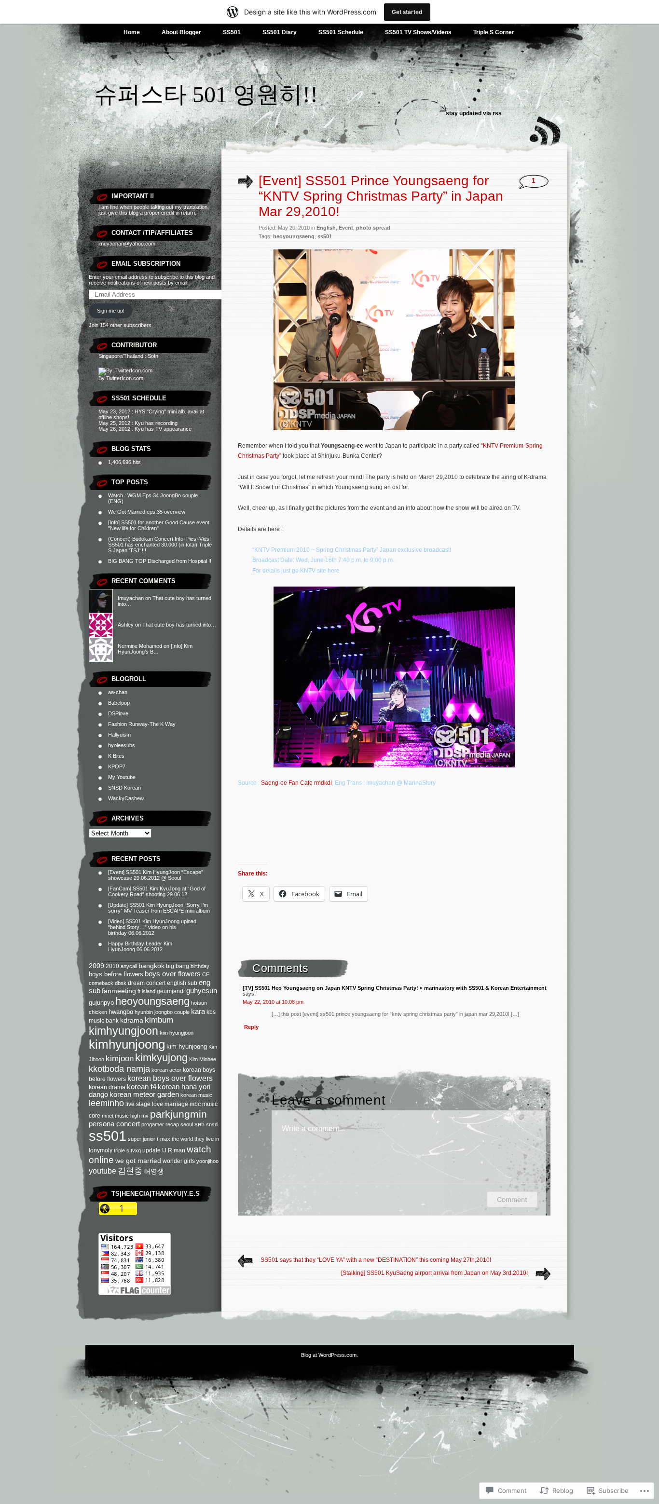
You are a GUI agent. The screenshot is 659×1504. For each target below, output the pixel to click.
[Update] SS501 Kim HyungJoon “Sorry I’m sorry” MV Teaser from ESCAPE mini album (159, 908)
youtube (102, 1171)
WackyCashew (126, 798)
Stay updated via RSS (474, 113)
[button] (394, 339)
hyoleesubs (121, 745)
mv (145, 1116)
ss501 (107, 1136)
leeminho (106, 1103)
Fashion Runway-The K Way (142, 724)
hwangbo (121, 1011)
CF (205, 974)
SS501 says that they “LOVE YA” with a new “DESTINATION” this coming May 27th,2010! (376, 1260)
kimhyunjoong (127, 1044)
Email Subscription (145, 263)
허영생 (154, 1171)
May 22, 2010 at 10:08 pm (273, 1002)
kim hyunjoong (186, 1046)
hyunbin (144, 1012)
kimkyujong (161, 1058)
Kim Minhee (202, 1059)
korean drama (107, 1087)
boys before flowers (116, 974)
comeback (101, 983)
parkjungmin (178, 1114)
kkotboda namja (119, 1069)
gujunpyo (101, 1002)
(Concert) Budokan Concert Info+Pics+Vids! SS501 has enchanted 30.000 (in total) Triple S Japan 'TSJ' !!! (160, 544)
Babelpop (119, 703)
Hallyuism (119, 735)
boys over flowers (173, 974)
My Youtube (122, 777)
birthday (200, 966)
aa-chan (117, 692)
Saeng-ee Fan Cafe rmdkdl (296, 782)
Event (346, 228)
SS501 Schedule (340, 32)
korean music (196, 1095)
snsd (212, 1124)
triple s (121, 1150)
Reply (251, 1027)
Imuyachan (131, 598)
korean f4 (141, 1087)
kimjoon (120, 1058)
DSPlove (118, 713)
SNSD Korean (124, 788)
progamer (152, 1124)
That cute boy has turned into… (179, 625)
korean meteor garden (144, 1094)
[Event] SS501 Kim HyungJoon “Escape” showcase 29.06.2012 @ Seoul (155, 875)
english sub (182, 983)
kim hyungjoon (176, 1033)
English (326, 228)
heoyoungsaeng (152, 1001)
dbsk (120, 983)
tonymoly (100, 1150)
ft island (146, 991)
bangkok (151, 966)
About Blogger (181, 32)
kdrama (131, 1020)
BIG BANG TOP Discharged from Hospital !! (159, 561)
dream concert (146, 983)
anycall (129, 966)
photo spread (373, 228)
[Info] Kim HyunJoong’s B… (155, 649)
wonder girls (179, 1161)
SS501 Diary (279, 32)
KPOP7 (116, 766)
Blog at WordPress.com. (329, 1355)
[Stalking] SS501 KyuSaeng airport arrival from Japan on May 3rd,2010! (434, 1273)
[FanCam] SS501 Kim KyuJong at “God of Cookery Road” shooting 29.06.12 (157, 891)
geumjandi (171, 991)
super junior (141, 1139)
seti (199, 1124)
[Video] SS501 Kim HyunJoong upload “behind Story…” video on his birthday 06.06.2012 (152, 927)
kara (198, 1011)
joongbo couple (172, 1012)
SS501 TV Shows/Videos (418, 32)
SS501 (232, 32)
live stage (138, 1104)
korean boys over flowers (170, 1078)
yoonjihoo (207, 1161)
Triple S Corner (493, 32)
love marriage (170, 1104)
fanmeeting (119, 991)
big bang (177, 966)
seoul (186, 1124)
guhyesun (201, 990)
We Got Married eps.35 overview (146, 512)
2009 (96, 966)
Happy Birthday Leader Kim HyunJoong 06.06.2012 (140, 946)
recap (172, 1124)
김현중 (130, 1171)
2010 (112, 966)
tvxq (136, 1150)
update (151, 1150)
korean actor (166, 1070)
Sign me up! (110, 311)
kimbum (159, 1019)
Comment (512, 1199)
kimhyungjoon (123, 1031)
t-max (163, 1139)
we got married (138, 1160)
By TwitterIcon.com (120, 378)
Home (132, 32)
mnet (107, 1116)
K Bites (116, 756)
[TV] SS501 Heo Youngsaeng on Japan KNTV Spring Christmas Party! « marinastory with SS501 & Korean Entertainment (395, 988)
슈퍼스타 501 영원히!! (206, 94)
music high (127, 1116)
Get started (407, 11)
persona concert (114, 1124)
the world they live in (195, 1139)
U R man (173, 1150)
